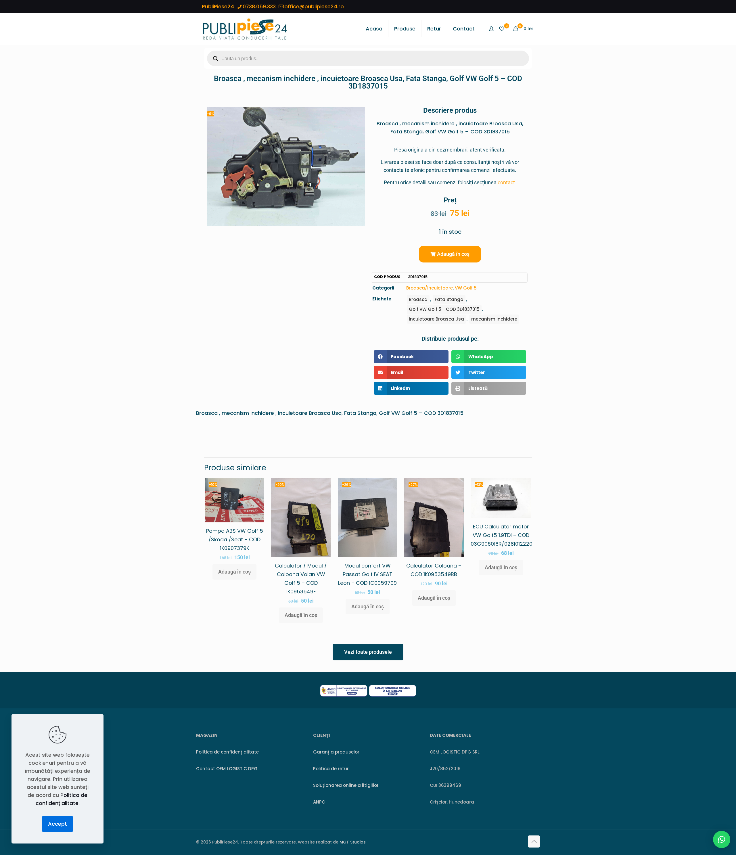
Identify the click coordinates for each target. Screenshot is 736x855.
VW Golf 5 (466, 288)
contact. (507, 182)
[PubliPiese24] (245, 29)
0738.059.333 (259, 6)
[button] (450, 254)
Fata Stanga (449, 299)
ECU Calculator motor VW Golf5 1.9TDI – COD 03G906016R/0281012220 (501, 535)
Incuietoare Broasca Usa (436, 319)
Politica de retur (331, 769)
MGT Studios (353, 842)
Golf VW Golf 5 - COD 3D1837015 (444, 309)
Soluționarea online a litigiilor (346, 785)
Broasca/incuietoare (429, 288)
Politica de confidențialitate (227, 752)
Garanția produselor (336, 752)
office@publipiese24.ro (314, 6)
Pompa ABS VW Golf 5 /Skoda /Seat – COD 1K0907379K (234, 539)
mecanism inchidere (494, 319)
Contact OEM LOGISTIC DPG (227, 769)
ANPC (319, 802)
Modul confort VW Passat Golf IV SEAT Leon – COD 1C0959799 (367, 574)
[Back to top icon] (534, 841)
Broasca (418, 299)
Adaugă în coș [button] (234, 572)
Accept (57, 823)
